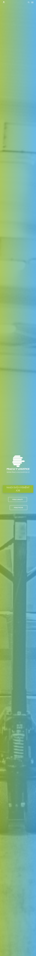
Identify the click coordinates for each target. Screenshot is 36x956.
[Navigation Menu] (32, 2)
